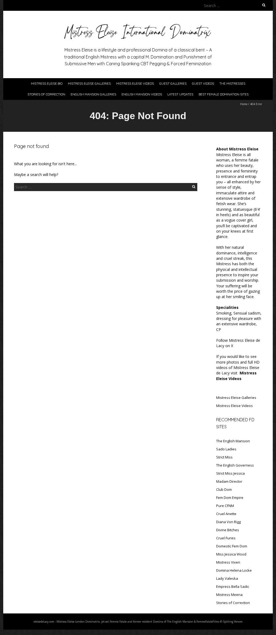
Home (243, 104)
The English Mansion (233, 441)
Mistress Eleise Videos (135, 83)
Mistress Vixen (228, 562)
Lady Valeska (227, 578)
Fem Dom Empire (229, 497)
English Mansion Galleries (93, 94)
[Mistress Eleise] (138, 24)
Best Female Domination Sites (224, 94)
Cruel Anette (226, 513)
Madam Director (229, 481)
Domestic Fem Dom (231, 546)
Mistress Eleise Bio (47, 83)
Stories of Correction (46, 94)
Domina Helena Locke (234, 570)
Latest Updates (180, 94)
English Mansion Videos (142, 94)
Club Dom (224, 489)
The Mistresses (232, 83)
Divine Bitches (227, 529)
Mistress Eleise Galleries (89, 83)
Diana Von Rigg (228, 521)
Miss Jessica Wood (231, 554)
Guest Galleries (173, 83)
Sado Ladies (226, 449)
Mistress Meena (229, 594)
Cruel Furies (226, 538)
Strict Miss (224, 457)
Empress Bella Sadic (232, 586)
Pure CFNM (225, 505)
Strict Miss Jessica (230, 473)
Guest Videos (203, 83)
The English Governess (235, 465)
